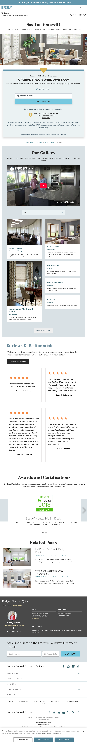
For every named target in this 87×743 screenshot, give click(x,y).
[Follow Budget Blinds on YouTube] (68, 666)
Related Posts (43, 542)
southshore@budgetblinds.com (14, 625)
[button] (8, 15)
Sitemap (11, 701)
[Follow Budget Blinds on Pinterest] (73, 712)
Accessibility (55, 701)
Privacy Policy (43, 128)
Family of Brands (14, 679)
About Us (11, 684)
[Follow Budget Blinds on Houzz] (59, 712)
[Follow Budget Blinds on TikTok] (78, 712)
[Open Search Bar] (81, 8)
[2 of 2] (45, 532)
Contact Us (12, 673)
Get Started (43, 101)
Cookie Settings (23, 740)
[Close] (83, 731)
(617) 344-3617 (79, 15)
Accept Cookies (64, 740)
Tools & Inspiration (15, 689)
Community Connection (50, 142)
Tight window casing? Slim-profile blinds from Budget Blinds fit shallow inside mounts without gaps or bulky (56, 582)
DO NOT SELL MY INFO (71, 701)
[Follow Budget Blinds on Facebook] (63, 666)
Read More (37, 618)
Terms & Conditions (39, 701)
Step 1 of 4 (45, 89)
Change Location (17, 605)
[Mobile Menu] (85, 8)
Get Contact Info (20, 15)
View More (41, 331)
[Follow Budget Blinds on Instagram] (78, 666)
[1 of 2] (43, 532)
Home (26, 142)
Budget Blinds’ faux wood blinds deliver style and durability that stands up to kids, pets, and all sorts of (55, 560)
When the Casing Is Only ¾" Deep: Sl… (49, 572)
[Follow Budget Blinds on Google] (73, 666)
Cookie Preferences (43, 704)
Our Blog (11, 695)
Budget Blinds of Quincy (36, 142)
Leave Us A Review (18, 361)
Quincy (6, 13)
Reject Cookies (43, 740)
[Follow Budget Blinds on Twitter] (68, 712)
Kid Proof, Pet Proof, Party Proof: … (49, 551)
